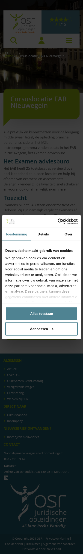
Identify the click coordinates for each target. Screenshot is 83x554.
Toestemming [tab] (16, 234)
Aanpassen (39, 329)
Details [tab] (43, 234)
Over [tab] (68, 234)
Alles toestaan (41, 314)
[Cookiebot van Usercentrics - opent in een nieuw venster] (58, 221)
